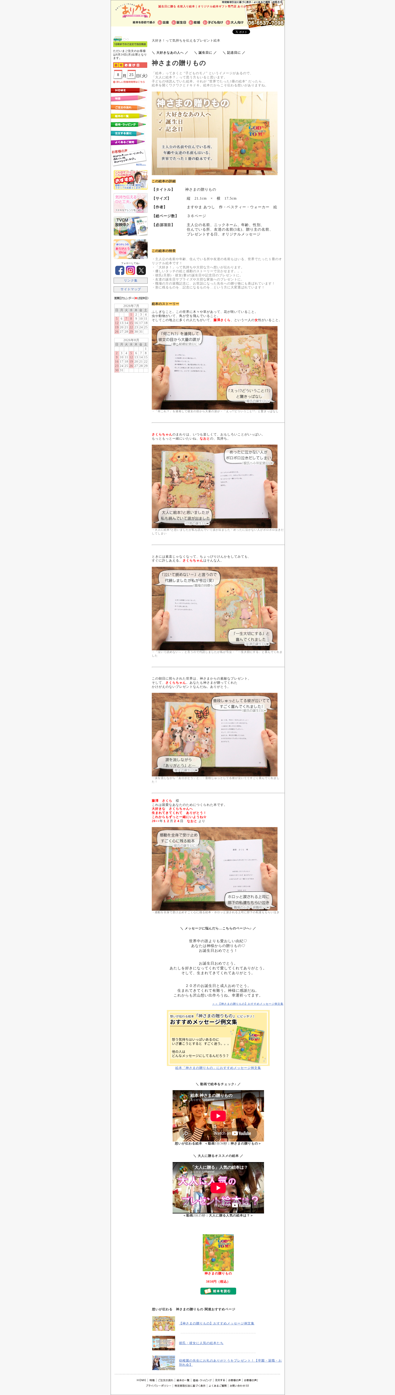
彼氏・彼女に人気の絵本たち (201, 1343)
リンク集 (131, 280)
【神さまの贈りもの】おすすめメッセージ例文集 (216, 1323)
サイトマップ (130, 289)
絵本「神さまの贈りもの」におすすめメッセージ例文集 (218, 1068)
